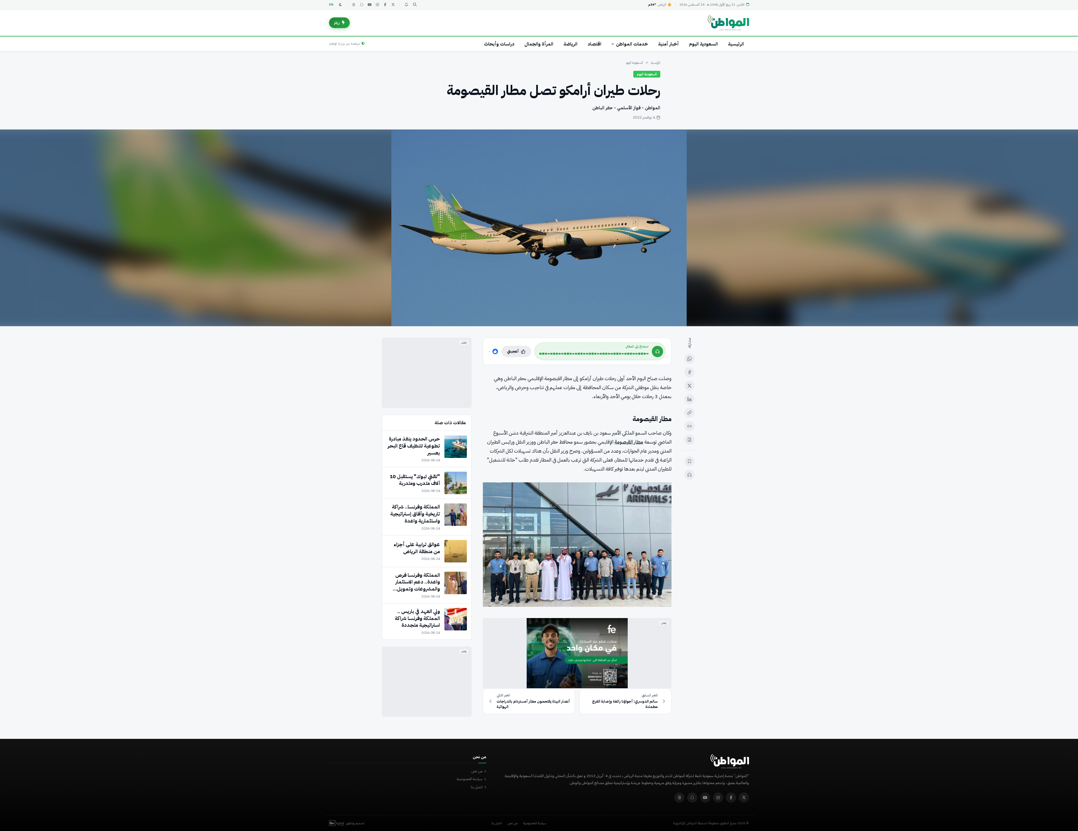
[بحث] (414, 4)
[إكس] (689, 386)
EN (331, 4)
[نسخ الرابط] (689, 413)
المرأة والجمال (538, 43)
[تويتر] (393, 4)
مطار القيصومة (629, 442)
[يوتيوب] (369, 4)
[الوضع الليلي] (340, 4)
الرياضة (570, 43)
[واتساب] (689, 359)
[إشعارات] (406, 4)
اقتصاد (594, 43)
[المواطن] (728, 23)
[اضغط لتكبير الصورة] (539, 228)
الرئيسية (736, 43)
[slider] (593, 354)
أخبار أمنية (668, 43)
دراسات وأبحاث (499, 43)
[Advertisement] (427, 373)
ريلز (337, 23)
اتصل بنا (477, 787)
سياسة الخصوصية (470, 779)
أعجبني (513, 351)
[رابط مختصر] (689, 426)
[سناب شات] (361, 4)
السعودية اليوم (703, 43)
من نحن (477, 771)
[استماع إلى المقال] (689, 475)
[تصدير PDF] (689, 440)
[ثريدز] (353, 4)
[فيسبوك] (385, 4)
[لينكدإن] (689, 399)
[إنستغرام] (377, 4)
